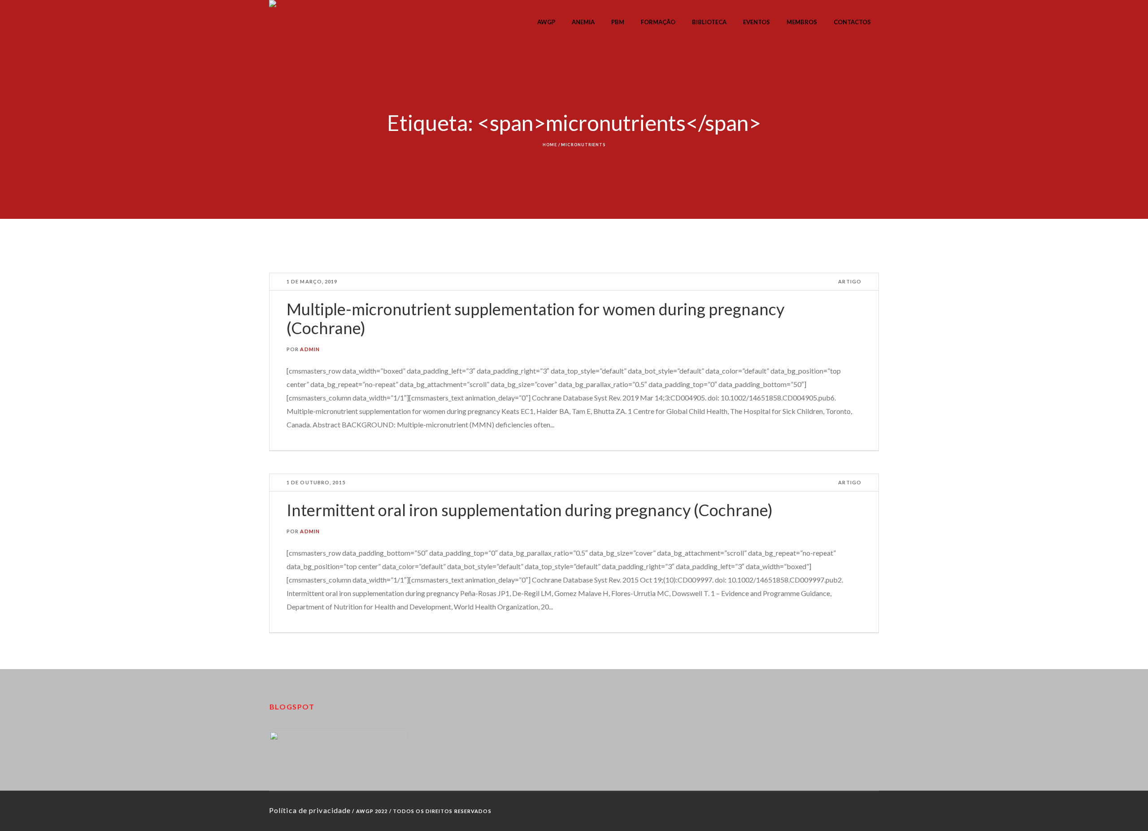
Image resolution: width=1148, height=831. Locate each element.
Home (550, 144)
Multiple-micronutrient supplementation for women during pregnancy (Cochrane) (535, 318)
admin (310, 349)
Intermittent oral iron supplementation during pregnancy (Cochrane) (530, 510)
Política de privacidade (310, 810)
